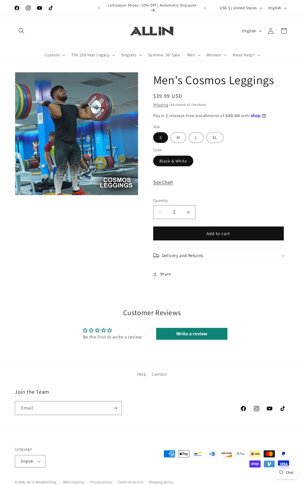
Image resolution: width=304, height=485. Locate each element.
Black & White (173, 161)
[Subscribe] (114, 408)
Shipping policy (161, 482)
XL (215, 137)
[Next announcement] (204, 8)
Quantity (160, 200)
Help (141, 374)
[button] (21, 30)
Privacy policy (101, 482)
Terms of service (130, 482)
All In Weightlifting (42, 482)
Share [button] (165, 274)
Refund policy (73, 482)
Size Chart (163, 182)
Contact (159, 374)
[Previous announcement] (99, 8)
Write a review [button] (192, 334)
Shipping (160, 104)
